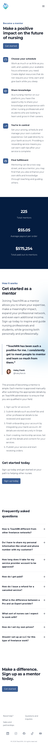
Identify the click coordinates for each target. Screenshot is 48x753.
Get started (11, 46)
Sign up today (11, 481)
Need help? (8, 716)
